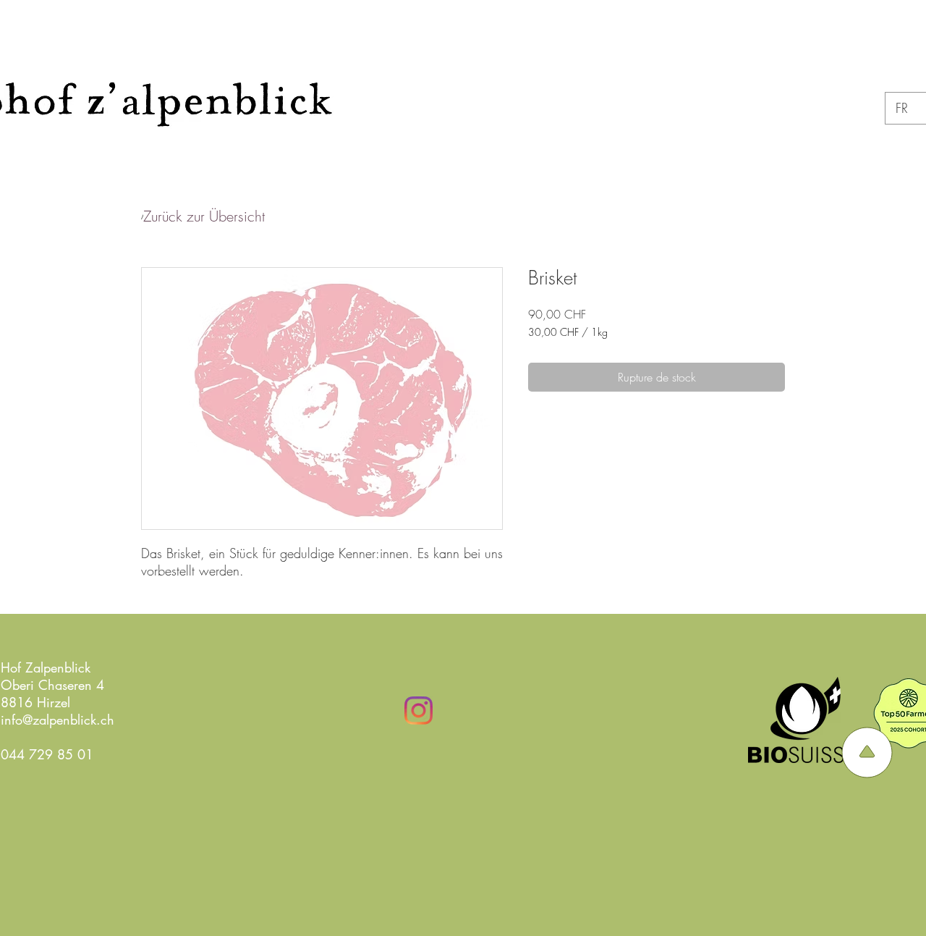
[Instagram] (418, 710)
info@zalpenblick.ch (57, 719)
